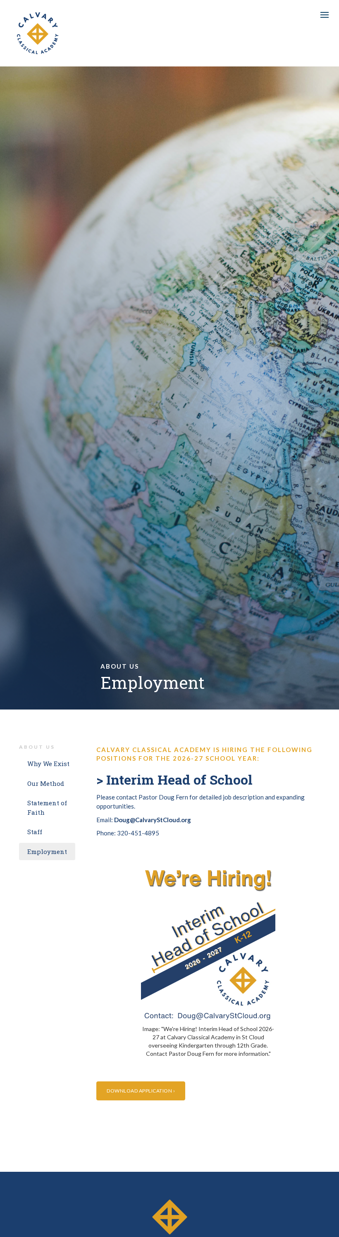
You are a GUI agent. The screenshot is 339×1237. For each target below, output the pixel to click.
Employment (47, 851)
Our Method (45, 783)
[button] (324, 15)
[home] (37, 33)
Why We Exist (48, 763)
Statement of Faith (47, 807)
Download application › (141, 1091)
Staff (34, 832)
